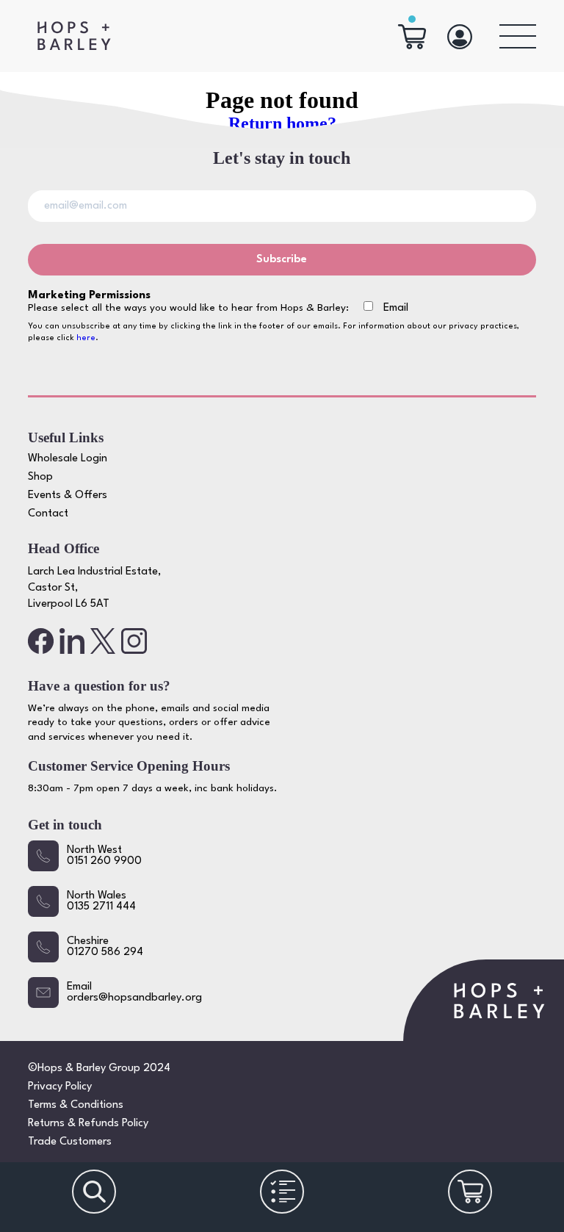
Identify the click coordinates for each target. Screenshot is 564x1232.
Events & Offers (67, 495)
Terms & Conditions (75, 1105)
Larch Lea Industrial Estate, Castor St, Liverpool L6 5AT (94, 588)
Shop (40, 477)
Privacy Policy (60, 1086)
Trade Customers (70, 1142)
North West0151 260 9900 (104, 856)
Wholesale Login (67, 458)
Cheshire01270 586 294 (105, 947)
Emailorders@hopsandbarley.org (134, 992)
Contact (48, 513)
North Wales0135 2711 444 (101, 901)
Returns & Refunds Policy (88, 1123)
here (85, 338)
